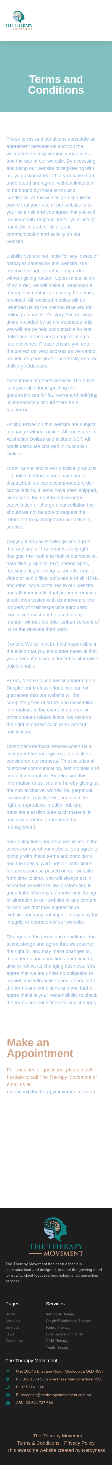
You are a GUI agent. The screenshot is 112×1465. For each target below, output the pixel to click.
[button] (101, 20)
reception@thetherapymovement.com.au (51, 1091)
